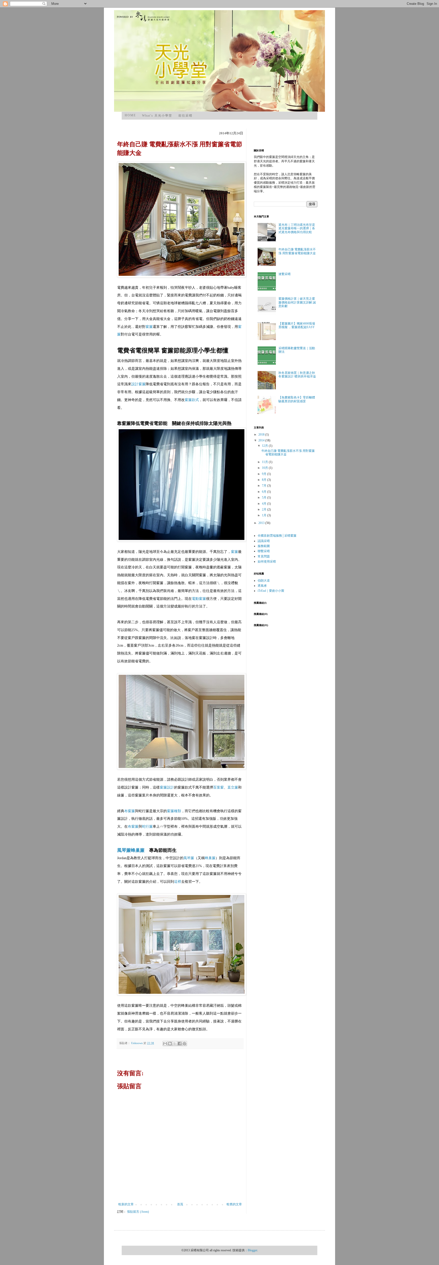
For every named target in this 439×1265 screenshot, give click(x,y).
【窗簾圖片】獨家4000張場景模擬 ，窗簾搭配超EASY (296, 325)
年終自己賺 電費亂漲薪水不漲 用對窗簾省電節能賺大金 (297, 251)
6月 (264, 491)
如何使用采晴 (267, 561)
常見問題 (264, 556)
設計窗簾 (138, 384)
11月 (265, 462)
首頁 (180, 1204)
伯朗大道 (264, 580)
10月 (265, 468)
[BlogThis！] (170, 1043)
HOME (130, 115)
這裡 (177, 882)
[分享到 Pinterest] (184, 1043)
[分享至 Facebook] (179, 1043)
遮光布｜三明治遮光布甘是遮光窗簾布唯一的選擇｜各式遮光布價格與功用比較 (296, 228)
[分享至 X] (174, 1043)
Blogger (252, 1250)
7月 (264, 485)
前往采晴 (185, 115)
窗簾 (149, 327)
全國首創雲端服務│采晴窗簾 (277, 535)
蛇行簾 (147, 826)
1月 (264, 515)
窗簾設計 (167, 787)
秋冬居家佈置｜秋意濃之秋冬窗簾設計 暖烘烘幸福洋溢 (297, 374)
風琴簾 (124, 850)
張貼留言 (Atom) (138, 1211)
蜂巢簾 (138, 850)
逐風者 (262, 585)
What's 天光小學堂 (157, 115)
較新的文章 (126, 1204)
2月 (264, 509)
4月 (264, 503)
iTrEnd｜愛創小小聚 (271, 591)
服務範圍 (264, 546)
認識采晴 (264, 541)
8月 (264, 480)
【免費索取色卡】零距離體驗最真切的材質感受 (296, 399)
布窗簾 (129, 811)
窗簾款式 (192, 400)
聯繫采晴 (264, 551)
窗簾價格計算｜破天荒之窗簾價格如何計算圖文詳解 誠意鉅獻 (297, 302)
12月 (265, 445)
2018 (261, 434)
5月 (264, 497)
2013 (261, 523)
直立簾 (232, 787)
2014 (261, 440)
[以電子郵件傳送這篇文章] (165, 1043)
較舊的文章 (234, 1204)
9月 (264, 474)
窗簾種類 (174, 811)
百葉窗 (218, 787)
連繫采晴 (284, 274)
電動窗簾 (199, 599)
